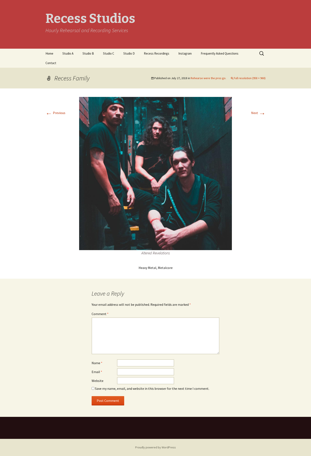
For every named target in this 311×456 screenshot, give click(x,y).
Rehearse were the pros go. (208, 78)
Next (258, 113)
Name (97, 363)
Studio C (108, 53)
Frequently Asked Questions (219, 53)
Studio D (129, 53)
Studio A (67, 53)
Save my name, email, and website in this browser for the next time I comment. (152, 388)
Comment (100, 314)
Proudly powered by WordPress (155, 447)
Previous (55, 113)
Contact (50, 63)
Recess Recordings (156, 53)
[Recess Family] (155, 173)
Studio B (88, 53)
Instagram (185, 53)
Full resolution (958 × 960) (250, 78)
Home (49, 53)
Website (97, 381)
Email (97, 372)
